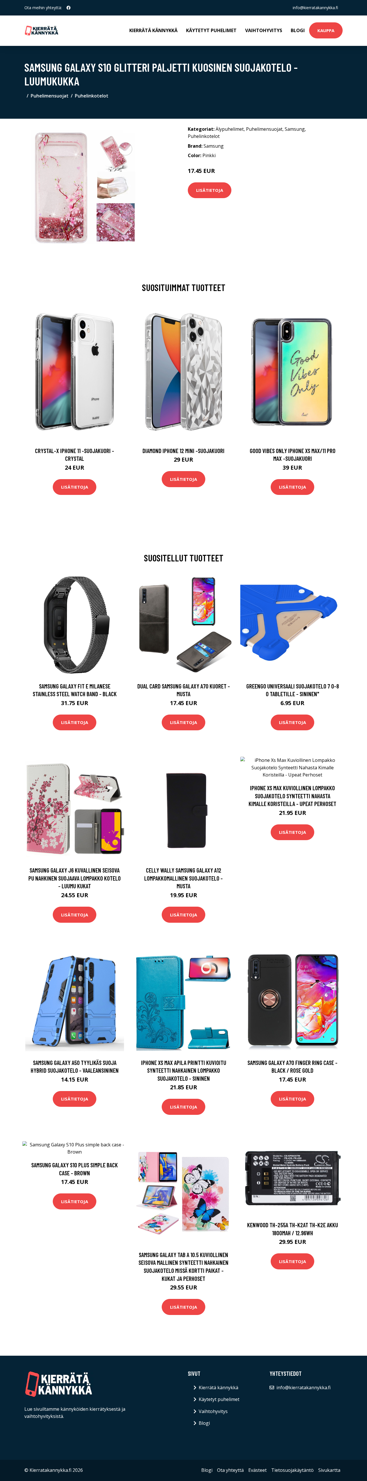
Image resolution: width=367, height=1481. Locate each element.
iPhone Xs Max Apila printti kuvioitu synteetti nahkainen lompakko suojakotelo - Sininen (183, 1070)
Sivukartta (329, 1470)
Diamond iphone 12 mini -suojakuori (183, 450)
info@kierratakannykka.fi (315, 7)
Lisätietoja (209, 190)
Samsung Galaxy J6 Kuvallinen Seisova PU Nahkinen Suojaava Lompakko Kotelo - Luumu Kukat (74, 878)
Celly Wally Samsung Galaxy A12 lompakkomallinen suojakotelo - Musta (183, 878)
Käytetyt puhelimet (211, 30)
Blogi (298, 30)
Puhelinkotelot (91, 96)
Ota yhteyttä (230, 1470)
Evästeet (257, 1470)
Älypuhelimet (230, 129)
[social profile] (68, 7)
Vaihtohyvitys (263, 30)
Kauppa (325, 30)
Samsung (295, 129)
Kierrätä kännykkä (153, 30)
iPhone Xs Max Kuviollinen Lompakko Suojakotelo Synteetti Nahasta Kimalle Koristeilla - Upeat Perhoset (292, 795)
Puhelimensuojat (50, 96)
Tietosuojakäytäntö (292, 1470)
